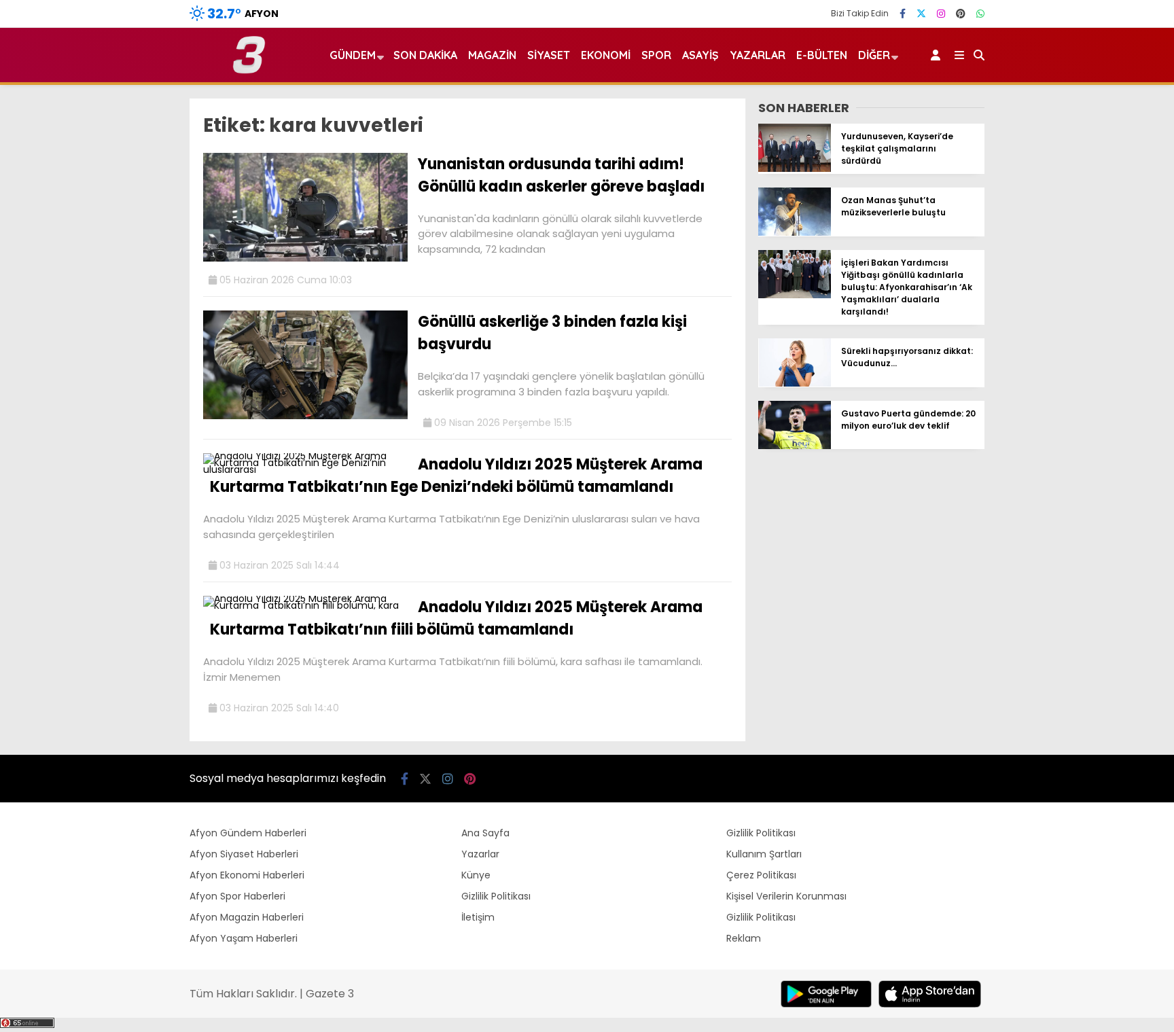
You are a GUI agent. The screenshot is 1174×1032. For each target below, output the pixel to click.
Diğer (874, 55)
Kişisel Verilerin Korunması (786, 896)
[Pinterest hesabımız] (960, 13)
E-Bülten (821, 55)
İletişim (478, 917)
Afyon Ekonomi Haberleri (247, 875)
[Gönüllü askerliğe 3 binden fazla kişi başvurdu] (305, 416)
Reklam (743, 938)
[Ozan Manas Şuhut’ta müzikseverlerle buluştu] (794, 232)
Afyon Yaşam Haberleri (244, 938)
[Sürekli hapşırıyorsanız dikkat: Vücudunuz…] (794, 383)
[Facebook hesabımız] (903, 13)
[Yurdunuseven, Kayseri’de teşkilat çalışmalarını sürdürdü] (794, 168)
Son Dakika (425, 55)
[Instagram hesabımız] (941, 13)
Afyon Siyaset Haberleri (244, 854)
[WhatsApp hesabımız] (980, 13)
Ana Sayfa (485, 833)
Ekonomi (605, 55)
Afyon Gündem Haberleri (248, 833)
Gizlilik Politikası (496, 896)
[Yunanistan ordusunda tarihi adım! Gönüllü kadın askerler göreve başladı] (305, 258)
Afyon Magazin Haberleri (247, 917)
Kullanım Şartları (764, 854)
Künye (476, 875)
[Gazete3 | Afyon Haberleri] (249, 70)
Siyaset (548, 55)
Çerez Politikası (761, 875)
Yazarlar (757, 55)
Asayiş (700, 55)
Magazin (492, 55)
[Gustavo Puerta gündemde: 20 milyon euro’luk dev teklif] (794, 445)
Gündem (353, 55)
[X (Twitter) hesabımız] (921, 13)
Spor (656, 55)
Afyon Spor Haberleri (237, 896)
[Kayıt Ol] (938, 55)
